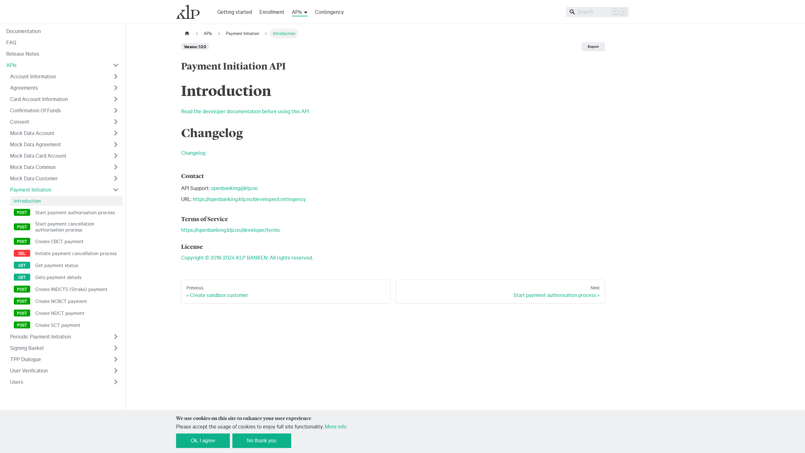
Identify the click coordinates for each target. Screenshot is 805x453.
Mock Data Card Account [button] (38, 155)
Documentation (23, 31)
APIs (11, 65)
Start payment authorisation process (75, 212)
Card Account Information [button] (39, 99)
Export (593, 46)
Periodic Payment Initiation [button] (40, 336)
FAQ (11, 42)
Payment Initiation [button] (30, 189)
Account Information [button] (33, 76)
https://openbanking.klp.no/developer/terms (230, 229)
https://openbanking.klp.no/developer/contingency (249, 199)
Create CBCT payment (59, 241)
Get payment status (56, 265)
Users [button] (16, 381)
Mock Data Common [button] (33, 167)
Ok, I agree (203, 440)
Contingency (329, 11)
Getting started (234, 11)
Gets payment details (58, 277)
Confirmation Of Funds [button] (35, 110)
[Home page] (187, 33)
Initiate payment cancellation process (76, 253)
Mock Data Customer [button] (34, 178)
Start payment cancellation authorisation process (64, 227)
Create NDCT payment (60, 313)
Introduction (27, 201)
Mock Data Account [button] (32, 133)
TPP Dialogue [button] (25, 359)
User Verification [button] (29, 370)
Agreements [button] (24, 87)
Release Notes (22, 53)
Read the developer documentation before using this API (245, 111)
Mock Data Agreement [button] (35, 144)
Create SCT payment (57, 325)
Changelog (193, 152)
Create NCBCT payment (61, 301)
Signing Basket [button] (27, 347)
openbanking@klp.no (234, 188)
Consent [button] (19, 121)
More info (336, 426)
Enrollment (271, 11)
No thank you (261, 440)
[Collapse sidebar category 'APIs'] (116, 65)
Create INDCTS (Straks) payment (71, 289)
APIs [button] (297, 11)
